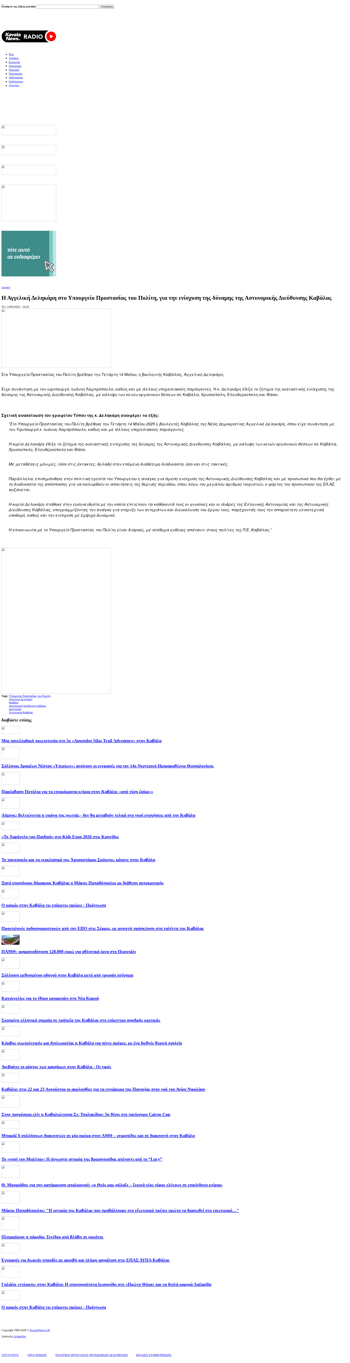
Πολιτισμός (15, 73)
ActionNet (20, 1336)
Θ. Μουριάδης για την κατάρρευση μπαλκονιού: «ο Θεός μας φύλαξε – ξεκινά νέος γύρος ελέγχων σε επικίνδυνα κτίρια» (112, 1184)
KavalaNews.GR (40, 1330)
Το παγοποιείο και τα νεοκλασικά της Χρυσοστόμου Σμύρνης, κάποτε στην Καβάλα (78, 859)
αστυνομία (15, 709)
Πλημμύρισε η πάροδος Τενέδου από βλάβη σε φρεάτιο (52, 1236)
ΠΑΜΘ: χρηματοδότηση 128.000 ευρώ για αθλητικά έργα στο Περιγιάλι (68, 951)
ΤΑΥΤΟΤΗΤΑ (10, 1355)
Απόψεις (14, 58)
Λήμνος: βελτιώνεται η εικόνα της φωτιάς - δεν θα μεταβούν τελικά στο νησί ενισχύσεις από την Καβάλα (98, 815)
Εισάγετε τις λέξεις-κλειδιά (18, 6)
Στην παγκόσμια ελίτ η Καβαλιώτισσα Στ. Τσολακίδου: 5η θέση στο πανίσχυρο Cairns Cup (85, 1114)
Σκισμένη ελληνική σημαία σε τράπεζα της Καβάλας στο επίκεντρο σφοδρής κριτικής (80, 1020)
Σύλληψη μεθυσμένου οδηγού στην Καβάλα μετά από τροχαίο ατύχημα (67, 975)
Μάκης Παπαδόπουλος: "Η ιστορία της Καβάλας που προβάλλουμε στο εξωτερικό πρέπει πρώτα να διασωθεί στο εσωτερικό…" (120, 1210)
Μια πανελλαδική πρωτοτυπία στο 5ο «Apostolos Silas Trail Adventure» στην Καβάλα (81, 740)
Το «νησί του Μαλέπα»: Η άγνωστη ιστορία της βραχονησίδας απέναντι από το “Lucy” (81, 1159)
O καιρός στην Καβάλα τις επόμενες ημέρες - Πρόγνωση (53, 905)
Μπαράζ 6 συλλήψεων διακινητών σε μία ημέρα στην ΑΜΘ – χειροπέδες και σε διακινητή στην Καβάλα (98, 1135)
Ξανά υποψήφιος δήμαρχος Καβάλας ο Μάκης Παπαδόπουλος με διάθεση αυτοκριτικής (82, 882)
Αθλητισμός (16, 77)
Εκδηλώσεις (16, 81)
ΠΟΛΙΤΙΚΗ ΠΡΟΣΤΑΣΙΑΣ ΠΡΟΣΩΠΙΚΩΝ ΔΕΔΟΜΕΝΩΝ (91, 1355)
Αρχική (5, 287)
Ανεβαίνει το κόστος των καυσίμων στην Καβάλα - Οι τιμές (56, 1066)
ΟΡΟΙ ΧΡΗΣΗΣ (37, 1355)
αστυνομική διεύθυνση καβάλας (27, 705)
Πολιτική (14, 69)
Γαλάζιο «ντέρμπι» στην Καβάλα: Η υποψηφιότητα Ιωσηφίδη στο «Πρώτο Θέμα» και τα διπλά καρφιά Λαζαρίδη (106, 1284)
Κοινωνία (14, 62)
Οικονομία (15, 66)
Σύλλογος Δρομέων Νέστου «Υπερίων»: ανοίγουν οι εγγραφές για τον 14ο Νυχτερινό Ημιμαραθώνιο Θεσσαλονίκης (107, 765)
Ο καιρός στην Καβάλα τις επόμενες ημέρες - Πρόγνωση (53, 1307)
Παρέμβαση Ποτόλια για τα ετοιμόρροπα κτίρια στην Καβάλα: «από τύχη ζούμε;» (77, 791)
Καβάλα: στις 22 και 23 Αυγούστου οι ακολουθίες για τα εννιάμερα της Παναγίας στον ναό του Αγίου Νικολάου (103, 1089)
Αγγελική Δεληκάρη (20, 699)
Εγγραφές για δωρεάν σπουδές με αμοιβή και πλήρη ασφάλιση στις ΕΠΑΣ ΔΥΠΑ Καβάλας (85, 1260)
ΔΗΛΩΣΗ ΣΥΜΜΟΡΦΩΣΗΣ (153, 1355)
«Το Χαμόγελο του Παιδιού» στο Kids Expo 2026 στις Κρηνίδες (60, 836)
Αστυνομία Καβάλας (21, 712)
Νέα (11, 54)
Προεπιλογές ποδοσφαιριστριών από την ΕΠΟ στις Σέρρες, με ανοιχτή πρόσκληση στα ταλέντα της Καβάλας (102, 928)
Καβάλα (13, 702)
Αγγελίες (14, 85)
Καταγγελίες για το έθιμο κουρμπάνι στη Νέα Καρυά (50, 998)
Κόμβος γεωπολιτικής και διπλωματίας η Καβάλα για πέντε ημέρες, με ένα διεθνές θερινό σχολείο (91, 1043)
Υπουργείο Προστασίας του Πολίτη (29, 696)
